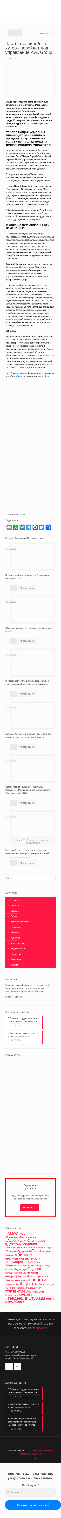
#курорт (34, 1269)
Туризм (14, 965)
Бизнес (14, 916)
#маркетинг (30, 1272)
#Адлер (23, 1234)
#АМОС (12, 1233)
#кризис (9, 1269)
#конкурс (47, 1266)
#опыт (42, 1284)
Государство (17, 927)
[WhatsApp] (26, 1458)
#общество (27, 1283)
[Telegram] (35, 1458)
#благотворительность (17, 1258)
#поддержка (20, 1288)
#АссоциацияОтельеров (25, 1240)
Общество (16, 954)
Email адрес (30, 1485)
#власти (35, 1258)
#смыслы (25, 1295)
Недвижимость (18, 948)
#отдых (50, 1284)
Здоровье (15, 932)
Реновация (16, 959)
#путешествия (33, 1288)
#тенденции (16, 1298)
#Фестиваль (47, 1252)
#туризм (37, 1298)
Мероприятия (17, 943)
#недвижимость (15, 1280)
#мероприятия (37, 1276)
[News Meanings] (30, 6)
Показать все (46, 33)
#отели (9, 1287)
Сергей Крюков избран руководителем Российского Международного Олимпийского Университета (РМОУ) (27, 790)
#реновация (35, 1291)
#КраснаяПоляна (37, 1247)
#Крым (50, 1247)
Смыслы (15, 911)
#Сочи (35, 1250)
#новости (36, 1279)
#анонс (9, 1255)
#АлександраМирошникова (20, 1237)
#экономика (15, 1302)
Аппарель (41, 1328)
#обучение (10, 1284)
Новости (15, 905)
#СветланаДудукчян (16, 1251)
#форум (50, 1298)
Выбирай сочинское (20, 921)
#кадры (39, 1265)
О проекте (16, 900)
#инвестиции (13, 1265)
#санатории (11, 1295)
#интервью (28, 1265)
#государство (16, 1262)
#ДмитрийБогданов (21, 1244)
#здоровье (34, 1262)
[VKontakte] (31, 1458)
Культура (15, 938)
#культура (20, 1269)
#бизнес (23, 1254)
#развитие (15, 1291)
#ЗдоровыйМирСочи (16, 1247)
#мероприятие (16, 1276)
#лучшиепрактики (13, 1273)
